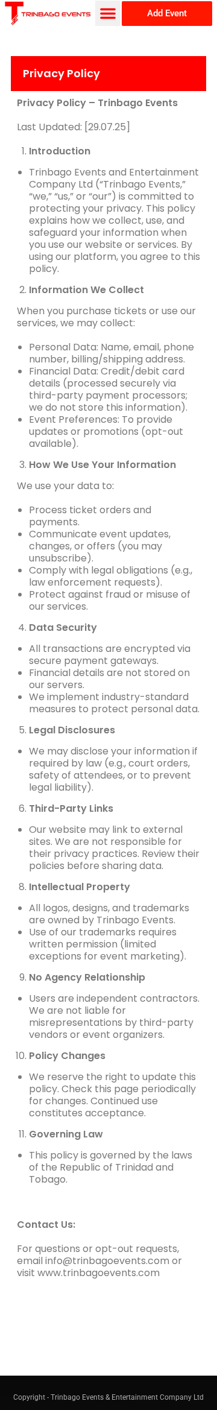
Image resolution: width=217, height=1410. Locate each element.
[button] (108, 13)
